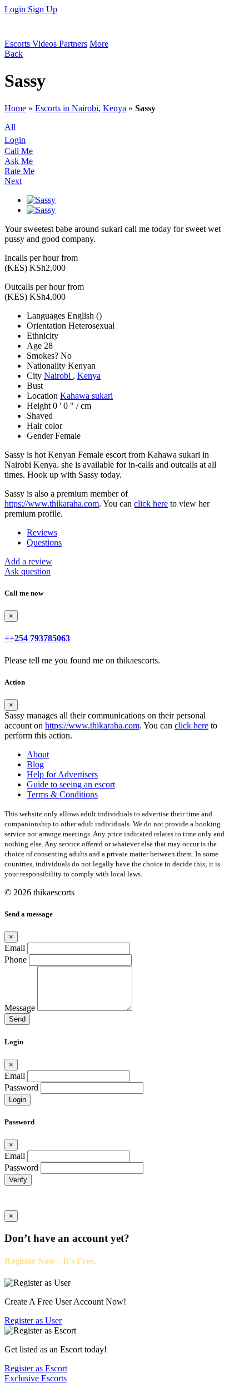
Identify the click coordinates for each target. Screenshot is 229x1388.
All (10, 127)
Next (13, 181)
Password (21, 1087)
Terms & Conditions (62, 794)
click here (151, 503)
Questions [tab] (44, 542)
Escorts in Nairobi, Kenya (80, 108)
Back (13, 53)
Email (14, 948)
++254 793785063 (37, 638)
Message (19, 1008)
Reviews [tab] (42, 532)
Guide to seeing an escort (71, 784)
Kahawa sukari (86, 395)
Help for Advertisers (62, 774)
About (38, 754)
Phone (15, 959)
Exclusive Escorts (35, 1378)
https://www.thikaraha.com (51, 503)
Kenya (89, 375)
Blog (35, 764)
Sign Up (42, 9)
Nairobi (58, 375)
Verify (18, 1180)
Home (15, 108)
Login (16, 9)
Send (17, 1019)
